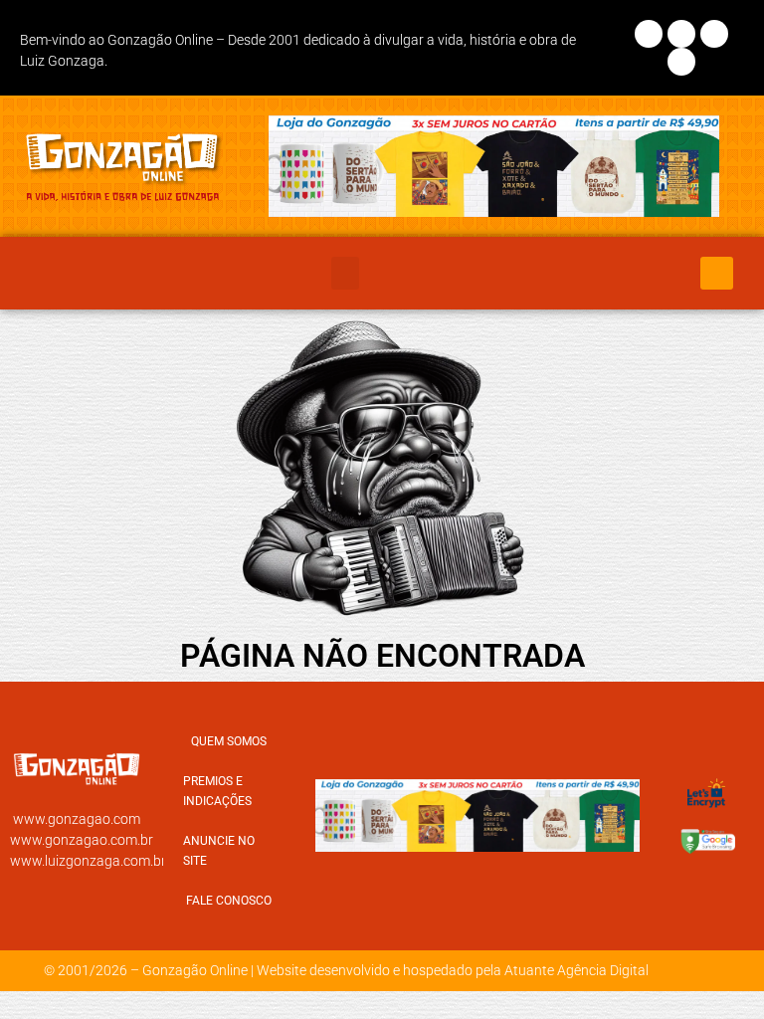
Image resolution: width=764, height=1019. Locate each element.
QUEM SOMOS (229, 741)
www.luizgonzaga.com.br (88, 861)
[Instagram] (681, 34)
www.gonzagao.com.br (81, 840)
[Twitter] (714, 34)
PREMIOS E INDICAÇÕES (217, 791)
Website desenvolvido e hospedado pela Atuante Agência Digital (453, 970)
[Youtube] (681, 62)
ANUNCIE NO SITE (219, 851)
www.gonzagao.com (76, 819)
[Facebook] (649, 34)
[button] (345, 273)
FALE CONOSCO (229, 901)
